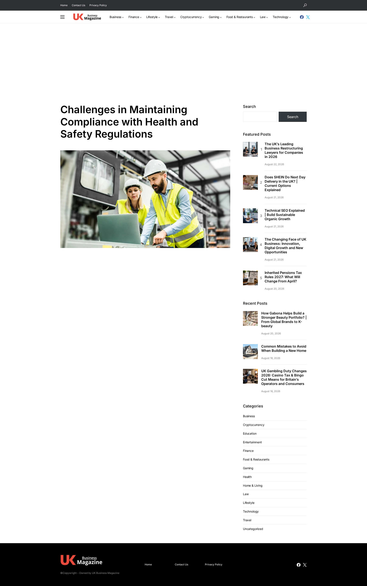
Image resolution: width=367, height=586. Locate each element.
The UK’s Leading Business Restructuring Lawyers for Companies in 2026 (284, 150)
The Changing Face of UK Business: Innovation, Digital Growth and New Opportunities (285, 245)
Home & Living (253, 485)
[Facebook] (302, 17)
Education (249, 433)
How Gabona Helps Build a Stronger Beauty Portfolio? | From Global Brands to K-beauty (284, 319)
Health (247, 477)
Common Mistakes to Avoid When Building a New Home (283, 348)
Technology (251, 511)
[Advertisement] (183, 63)
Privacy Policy (98, 5)
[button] (305, 5)
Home (64, 5)
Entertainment (252, 442)
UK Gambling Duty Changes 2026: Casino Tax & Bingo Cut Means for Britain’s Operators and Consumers (284, 377)
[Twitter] (308, 17)
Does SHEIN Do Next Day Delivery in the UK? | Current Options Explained (285, 183)
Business (249, 416)
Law (245, 494)
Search (249, 106)
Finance (248, 450)
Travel (247, 520)
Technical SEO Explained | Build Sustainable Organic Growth (285, 214)
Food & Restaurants (256, 459)
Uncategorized (253, 529)
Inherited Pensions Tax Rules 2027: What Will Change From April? (283, 276)
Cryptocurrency (253, 425)
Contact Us (78, 5)
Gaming (248, 468)
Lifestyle (248, 502)
